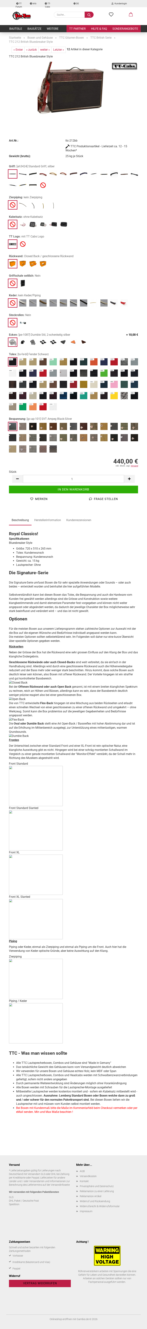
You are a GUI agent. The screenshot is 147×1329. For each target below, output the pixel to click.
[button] (131, 14)
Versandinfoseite (60, 1184)
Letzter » (58, 49)
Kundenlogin (120, 3)
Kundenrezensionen (78, 520)
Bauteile (15, 28)
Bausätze (34, 28)
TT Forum (19, 4)
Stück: (13, 471)
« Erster (18, 49)
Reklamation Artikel (90, 1196)
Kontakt (84, 1181)
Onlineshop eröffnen (61, 1319)
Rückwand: (41, 256)
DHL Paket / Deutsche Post (24, 1200)
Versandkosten (88, 1176)
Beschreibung (20, 520)
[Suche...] (89, 15)
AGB (82, 1171)
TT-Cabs (47, 4)
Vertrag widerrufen (40, 1283)
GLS (11, 1197)
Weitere (52, 28)
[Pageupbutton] (137, 1324)
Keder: (25, 295)
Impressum (86, 1211)
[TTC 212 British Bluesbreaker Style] (74, 88)
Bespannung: (40, 419)
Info (34, 3)
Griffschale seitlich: (25, 275)
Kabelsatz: (26, 216)
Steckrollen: (20, 315)
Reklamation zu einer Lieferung (97, 1191)
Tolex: (29, 354)
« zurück (31, 49)
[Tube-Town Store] (21, 16)
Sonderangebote (125, 28)
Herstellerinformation (47, 520)
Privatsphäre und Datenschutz (97, 1186)
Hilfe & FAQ (99, 28)
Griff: (31, 166)
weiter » (45, 49)
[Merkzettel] (111, 14)
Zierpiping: (25, 197)
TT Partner (77, 28)
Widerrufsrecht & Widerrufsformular (100, 1206)
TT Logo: (26, 236)
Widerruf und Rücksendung (95, 1201)
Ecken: (73, 334)
